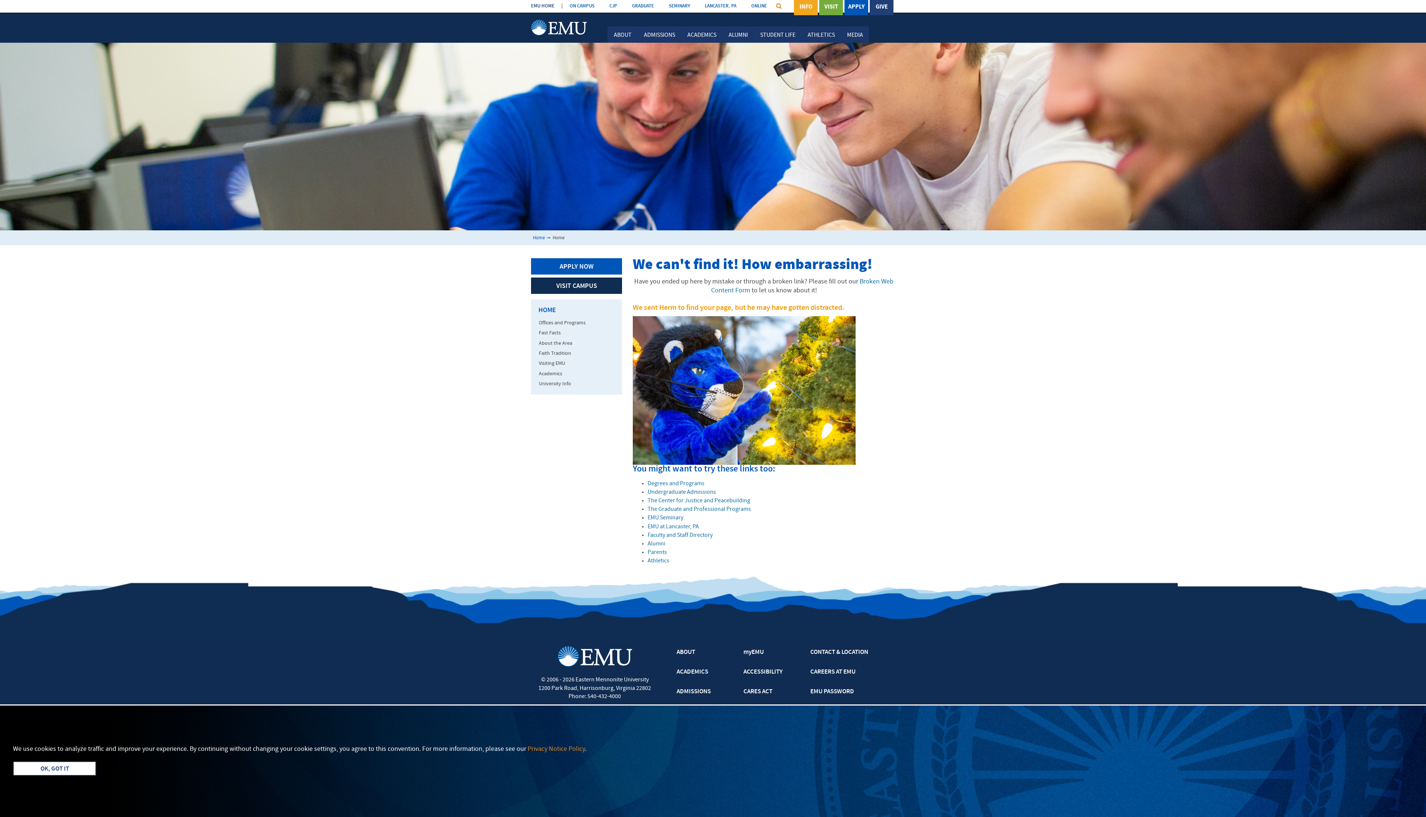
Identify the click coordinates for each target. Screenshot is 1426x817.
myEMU (753, 652)
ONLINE (759, 6)
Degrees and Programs (676, 484)
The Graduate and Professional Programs (699, 509)
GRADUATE (643, 6)
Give (882, 7)
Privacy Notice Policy (556, 749)
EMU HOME (542, 6)
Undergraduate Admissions (682, 492)
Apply (856, 7)
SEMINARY (679, 6)
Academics (701, 35)
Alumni (738, 35)
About (623, 35)
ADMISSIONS (694, 691)
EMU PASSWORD (832, 691)
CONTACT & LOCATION (839, 652)
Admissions (659, 35)
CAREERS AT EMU (833, 672)
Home (539, 238)
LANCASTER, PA (720, 6)
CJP (613, 6)
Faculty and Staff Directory (680, 535)
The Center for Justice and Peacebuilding (699, 501)
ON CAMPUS (582, 6)
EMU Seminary (665, 518)
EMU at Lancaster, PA (673, 527)
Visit (831, 7)
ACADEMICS (692, 672)
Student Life (777, 35)
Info (806, 7)
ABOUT (686, 652)
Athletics (821, 35)
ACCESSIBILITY (762, 672)
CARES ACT (757, 691)
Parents (657, 552)
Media (855, 35)
